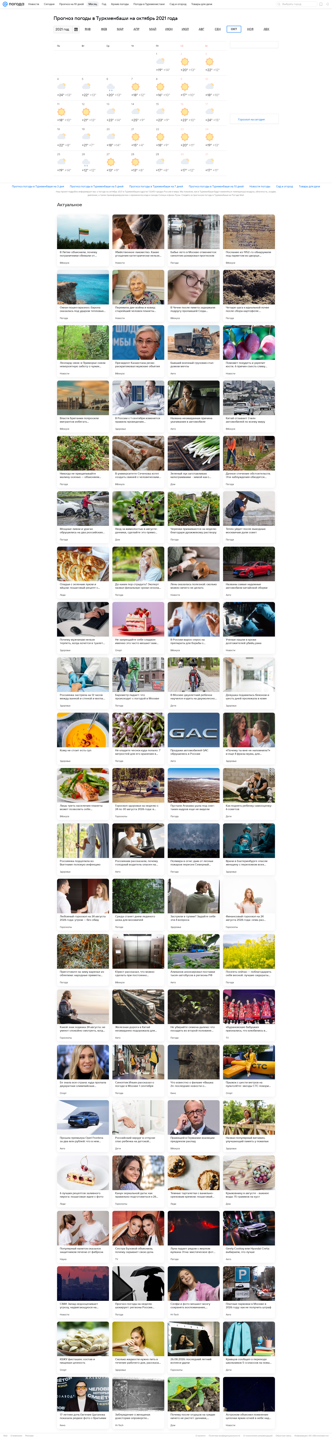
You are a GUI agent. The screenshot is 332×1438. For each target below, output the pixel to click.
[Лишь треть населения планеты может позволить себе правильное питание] (83, 794)
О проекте (201, 1436)
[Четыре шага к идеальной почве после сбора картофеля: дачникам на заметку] (249, 296)
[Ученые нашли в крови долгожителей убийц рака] (249, 628)
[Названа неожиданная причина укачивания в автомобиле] (194, 406)
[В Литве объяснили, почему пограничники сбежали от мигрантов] (83, 240)
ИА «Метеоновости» (319, 1436)
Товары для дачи (309, 186)
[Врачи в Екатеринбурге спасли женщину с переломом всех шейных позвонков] (249, 849)
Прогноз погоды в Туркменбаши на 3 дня (38, 186)
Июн (169, 29)
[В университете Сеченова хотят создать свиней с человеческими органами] (138, 462)
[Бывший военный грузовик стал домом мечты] (194, 351)
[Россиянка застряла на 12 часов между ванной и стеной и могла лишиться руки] (83, 683)
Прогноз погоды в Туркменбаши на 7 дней (156, 186)
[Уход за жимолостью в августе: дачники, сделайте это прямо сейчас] (138, 517)
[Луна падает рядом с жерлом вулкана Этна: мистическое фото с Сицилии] (194, 1237)
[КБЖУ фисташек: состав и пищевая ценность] (83, 1347)
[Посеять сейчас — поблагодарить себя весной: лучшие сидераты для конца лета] (249, 960)
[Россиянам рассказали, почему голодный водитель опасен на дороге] (138, 849)
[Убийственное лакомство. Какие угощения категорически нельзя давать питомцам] (138, 240)
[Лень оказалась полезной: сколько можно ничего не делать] (194, 573)
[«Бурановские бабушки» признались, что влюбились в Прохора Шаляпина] (249, 1015)
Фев (104, 29)
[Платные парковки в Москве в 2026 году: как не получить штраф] (249, 1292)
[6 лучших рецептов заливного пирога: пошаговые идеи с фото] (83, 1181)
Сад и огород (284, 186)
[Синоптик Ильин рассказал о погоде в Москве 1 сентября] (138, 1071)
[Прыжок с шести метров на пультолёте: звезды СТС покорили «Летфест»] (249, 1071)
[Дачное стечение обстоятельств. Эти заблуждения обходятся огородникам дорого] (249, 462)
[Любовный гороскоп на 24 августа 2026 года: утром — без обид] (83, 905)
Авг (201, 29)
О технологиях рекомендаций (258, 1436)
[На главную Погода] (16, 4)
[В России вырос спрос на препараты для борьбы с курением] (194, 628)
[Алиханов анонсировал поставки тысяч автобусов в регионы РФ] (194, 960)
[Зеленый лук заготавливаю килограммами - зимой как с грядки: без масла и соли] (194, 462)
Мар (120, 29)
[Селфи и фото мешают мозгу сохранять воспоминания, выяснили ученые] (194, 1292)
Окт (234, 29)
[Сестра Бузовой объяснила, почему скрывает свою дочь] (138, 1237)
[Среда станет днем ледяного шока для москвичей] (138, 905)
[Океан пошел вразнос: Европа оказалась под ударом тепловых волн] (83, 296)
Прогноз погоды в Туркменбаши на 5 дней (96, 186)
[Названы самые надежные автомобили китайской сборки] (249, 573)
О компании (16, 1436)
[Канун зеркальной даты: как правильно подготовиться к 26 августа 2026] (138, 1181)
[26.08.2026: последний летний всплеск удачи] (194, 1347)
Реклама (29, 1436)
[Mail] (5, 4)
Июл (185, 29)
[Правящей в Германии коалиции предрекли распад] (194, 1126)
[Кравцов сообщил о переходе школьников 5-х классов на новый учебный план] (249, 1347)
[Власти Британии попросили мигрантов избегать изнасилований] (83, 406)
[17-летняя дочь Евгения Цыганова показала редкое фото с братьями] (83, 1403)
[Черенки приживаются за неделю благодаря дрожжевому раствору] (194, 517)
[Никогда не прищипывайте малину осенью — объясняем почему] (83, 462)
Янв (88, 29)
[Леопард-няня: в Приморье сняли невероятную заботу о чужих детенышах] (83, 351)
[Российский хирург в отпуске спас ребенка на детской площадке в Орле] (138, 1126)
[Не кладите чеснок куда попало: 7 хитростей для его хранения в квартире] (138, 739)
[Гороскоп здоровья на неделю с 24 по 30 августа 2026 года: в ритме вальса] (138, 794)
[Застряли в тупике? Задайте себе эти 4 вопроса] (194, 905)
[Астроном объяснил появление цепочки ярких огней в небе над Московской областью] (249, 1403)
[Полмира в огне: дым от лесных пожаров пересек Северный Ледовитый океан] (194, 849)
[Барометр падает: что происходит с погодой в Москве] (138, 683)
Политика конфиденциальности (224, 1436)
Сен (218, 29)
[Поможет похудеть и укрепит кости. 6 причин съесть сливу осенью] (249, 351)
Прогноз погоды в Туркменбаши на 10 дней (216, 186)
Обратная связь (283, 1436)
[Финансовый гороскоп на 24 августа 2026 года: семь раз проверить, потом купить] (249, 905)
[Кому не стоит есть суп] (83, 739)
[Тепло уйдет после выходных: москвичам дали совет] (249, 517)
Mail (5, 1436)
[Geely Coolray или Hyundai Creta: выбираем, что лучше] (249, 1237)
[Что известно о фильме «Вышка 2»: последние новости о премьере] (194, 1071)
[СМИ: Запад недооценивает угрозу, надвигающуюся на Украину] (83, 1292)
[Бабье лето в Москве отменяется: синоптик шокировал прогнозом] (194, 240)
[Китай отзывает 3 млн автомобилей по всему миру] (249, 406)
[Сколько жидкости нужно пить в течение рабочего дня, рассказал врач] (138, 1347)
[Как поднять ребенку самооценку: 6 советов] (249, 794)
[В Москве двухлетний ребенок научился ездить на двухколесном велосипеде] (194, 683)
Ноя (250, 29)
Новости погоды (260, 186)
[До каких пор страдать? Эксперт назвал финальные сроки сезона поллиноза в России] (138, 573)
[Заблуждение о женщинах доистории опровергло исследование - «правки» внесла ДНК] (138, 1403)
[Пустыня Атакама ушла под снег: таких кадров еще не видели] (194, 794)
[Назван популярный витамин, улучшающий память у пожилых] (249, 1126)
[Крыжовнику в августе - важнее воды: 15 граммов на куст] (249, 1181)
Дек (266, 29)
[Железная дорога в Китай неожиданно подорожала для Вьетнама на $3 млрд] (138, 1015)
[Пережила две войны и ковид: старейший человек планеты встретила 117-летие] (138, 296)
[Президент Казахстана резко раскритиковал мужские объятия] (138, 351)
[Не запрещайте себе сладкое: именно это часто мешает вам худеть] (138, 628)
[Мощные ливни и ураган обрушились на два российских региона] (83, 517)
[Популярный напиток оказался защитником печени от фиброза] (83, 1237)
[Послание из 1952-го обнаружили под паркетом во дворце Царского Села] (249, 240)
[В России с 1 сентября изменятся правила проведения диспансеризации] (138, 406)
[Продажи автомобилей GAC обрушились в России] (194, 739)
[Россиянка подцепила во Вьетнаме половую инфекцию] (83, 849)
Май (152, 29)
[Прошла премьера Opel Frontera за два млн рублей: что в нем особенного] (83, 1126)
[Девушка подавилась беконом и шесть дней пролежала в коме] (249, 683)
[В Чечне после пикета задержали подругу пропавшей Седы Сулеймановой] (194, 296)
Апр (136, 29)
